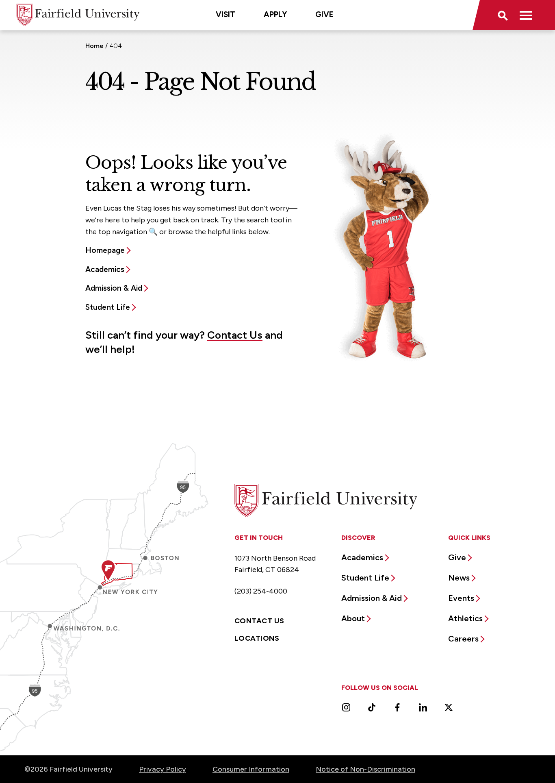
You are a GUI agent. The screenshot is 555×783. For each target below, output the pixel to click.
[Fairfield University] (78, 15)
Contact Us (234, 334)
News (459, 578)
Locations (256, 638)
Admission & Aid (113, 288)
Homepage (105, 250)
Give (324, 14)
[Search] (502, 15)
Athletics (465, 618)
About (353, 618)
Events (461, 598)
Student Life (107, 307)
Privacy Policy (162, 769)
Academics (104, 269)
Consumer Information (250, 769)
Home (94, 46)
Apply (275, 14)
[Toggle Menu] (525, 15)
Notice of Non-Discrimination (365, 769)
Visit (225, 14)
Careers (463, 639)
